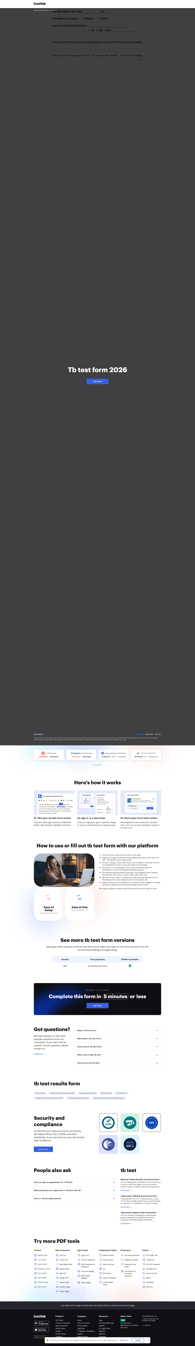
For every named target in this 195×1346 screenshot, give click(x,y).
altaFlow (102, 1334)
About (79, 1320)
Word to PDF (42, 1255)
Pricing (58, 1331)
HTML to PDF (43, 1282)
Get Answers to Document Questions (130, 1273)
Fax (104, 1269)
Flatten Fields (64, 1269)
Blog (100, 1320)
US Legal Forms (104, 1328)
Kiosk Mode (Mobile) (85, 1277)
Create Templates (109, 1278)
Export (148, 1278)
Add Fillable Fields (65, 1264)
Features (59, 1336)
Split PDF (62, 1273)
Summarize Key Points (130, 1265)
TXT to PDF (42, 1260)
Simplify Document (131, 1260)
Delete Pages (64, 1291)
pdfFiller (102, 1326)
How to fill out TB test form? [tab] (89, 1047)
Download (150, 1282)
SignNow (102, 1331)
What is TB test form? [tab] (86, 1030)
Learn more (43, 1149)
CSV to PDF (42, 1278)
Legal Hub (81, 1328)
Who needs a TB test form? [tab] (89, 1038)
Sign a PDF (85, 1255)
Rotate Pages (64, 1282)
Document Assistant (131, 1255)
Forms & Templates (63, 1323)
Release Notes (82, 1336)
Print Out (149, 1287)
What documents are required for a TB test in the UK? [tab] (57, 1190)
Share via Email (108, 1264)
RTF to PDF (42, 1287)
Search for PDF (151, 1273)
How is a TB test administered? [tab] (47, 1198)
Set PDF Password (153, 1264)
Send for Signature (88, 1260)
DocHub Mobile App (106, 1323)
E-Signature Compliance (86, 1331)
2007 (65, 966)
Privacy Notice (82, 1326)
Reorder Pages (64, 1287)
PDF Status (107, 1273)
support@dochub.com (149, 1316)
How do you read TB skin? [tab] (88, 1063)
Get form (97, 1005)
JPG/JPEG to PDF (44, 1269)
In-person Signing (87, 1271)
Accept (137, 1340)
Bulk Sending (86, 1282)
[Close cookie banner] (148, 1339)
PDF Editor (59, 1320)
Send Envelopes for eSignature (88, 1265)
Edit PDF (62, 1255)
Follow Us (147, 1325)
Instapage (102, 1336)
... (123, 1340)
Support (80, 1334)
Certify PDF (150, 1260)
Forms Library (61, 1334)
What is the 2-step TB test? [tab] (89, 1055)
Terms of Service (83, 1323)
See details (38, 734)
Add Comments (108, 1255)
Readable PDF (151, 1269)
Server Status (60, 1328)
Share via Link (108, 1260)
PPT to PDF (42, 1273)
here (132, 1305)
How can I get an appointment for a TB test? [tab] (53, 1182)
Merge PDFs (64, 1278)
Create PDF (63, 1260)
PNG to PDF (42, 1264)
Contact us (38, 1054)
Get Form (97, 381)
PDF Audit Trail (151, 1255)
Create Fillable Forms (108, 1283)
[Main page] (40, 4)
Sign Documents (62, 1326)
